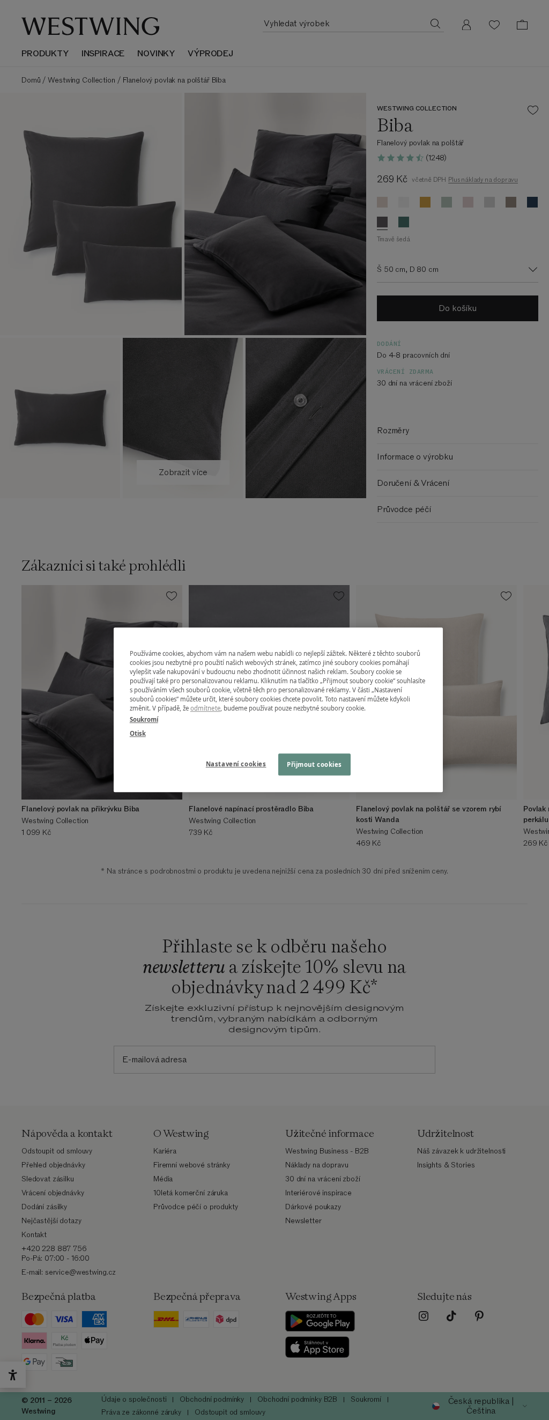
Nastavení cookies (236, 764)
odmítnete (205, 709)
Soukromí (144, 720)
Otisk (138, 733)
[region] (278, 709)
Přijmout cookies (314, 764)
